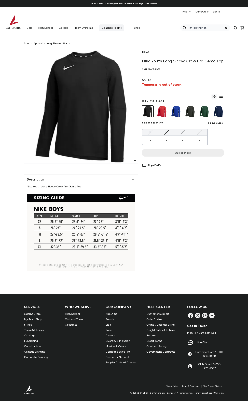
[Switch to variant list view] (221, 97)
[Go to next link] (224, 3)
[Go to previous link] (24, 3)
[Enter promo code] (235, 27)
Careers (110, 335)
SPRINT (29, 324)
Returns (151, 335)
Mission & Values (116, 346)
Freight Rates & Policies (160, 330)
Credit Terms (154, 340)
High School (45, 27)
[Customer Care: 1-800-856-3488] (189, 354)
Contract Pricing (156, 346)
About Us (111, 313)
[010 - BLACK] (148, 111)
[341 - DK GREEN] (204, 111)
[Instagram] (204, 315)
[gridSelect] (214, 97)
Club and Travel (74, 319)
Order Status (154, 319)
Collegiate (71, 324)
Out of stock (183, 152)
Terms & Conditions (190, 386)
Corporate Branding (36, 357)
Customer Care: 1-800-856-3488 (209, 354)
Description (35, 179)
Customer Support (157, 313)
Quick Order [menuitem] (202, 11)
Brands (110, 319)
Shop (137, 27)
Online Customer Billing (160, 324)
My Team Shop (33, 319)
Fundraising (31, 340)
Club (29, 27)
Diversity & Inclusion (118, 340)
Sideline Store (32, 313)
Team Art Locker (34, 330)
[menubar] (203, 10)
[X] (197, 315)
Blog (108, 324)
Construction (32, 346)
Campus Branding (34, 351)
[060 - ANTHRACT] (190, 111)
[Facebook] (190, 315)
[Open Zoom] (135, 161)
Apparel (38, 43)
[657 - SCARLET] (162, 111)
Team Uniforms (84, 27)
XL (199, 132)
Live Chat (203, 342)
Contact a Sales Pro (118, 351)
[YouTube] (211, 315)
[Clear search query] (226, 27)
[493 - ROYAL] (176, 111)
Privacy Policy (172, 386)
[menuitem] (187, 10)
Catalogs (29, 335)
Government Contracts (160, 351)
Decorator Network (118, 357)
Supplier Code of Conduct (122, 362)
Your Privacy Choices (212, 386)
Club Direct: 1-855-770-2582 (209, 366)
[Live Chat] (190, 342)
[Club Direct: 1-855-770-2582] (190, 366)
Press (109, 330)
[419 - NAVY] (218, 111)
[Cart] (242, 27)
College (63, 27)
